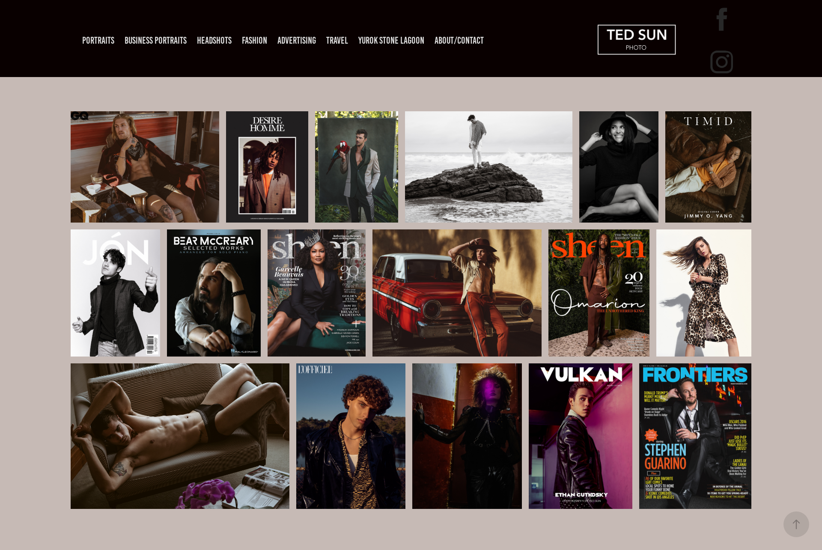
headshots (214, 40)
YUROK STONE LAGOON (391, 40)
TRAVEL (337, 40)
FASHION (254, 40)
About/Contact (459, 40)
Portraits (98, 40)
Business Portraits (156, 40)
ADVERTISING (296, 40)
